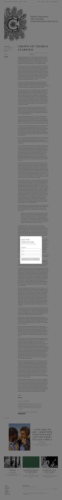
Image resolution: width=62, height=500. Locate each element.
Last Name (22, 254)
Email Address (23, 247)
